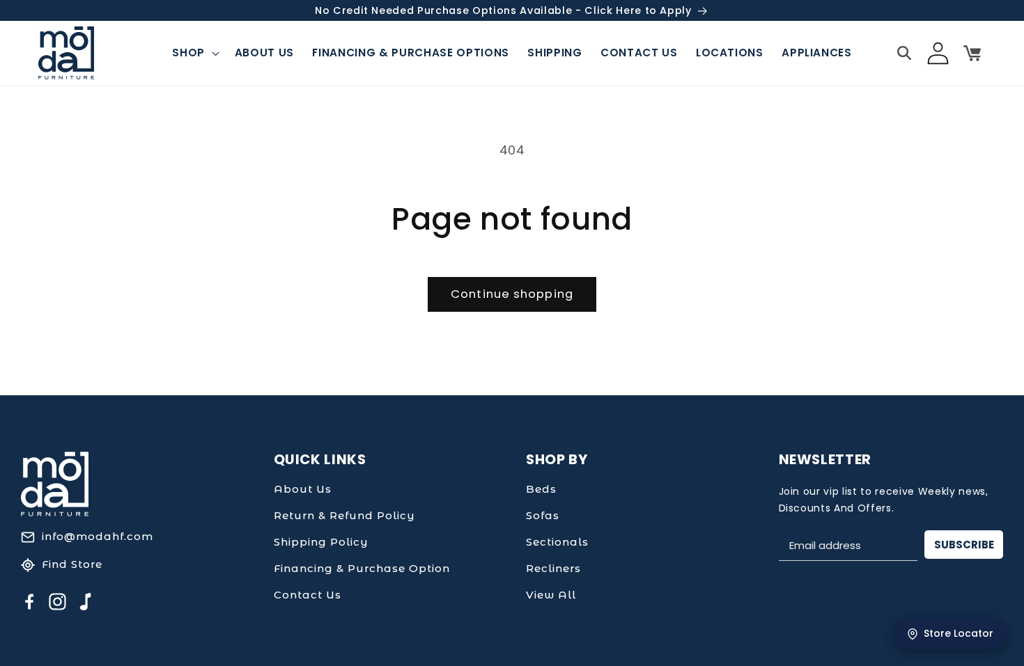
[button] (194, 53)
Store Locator (958, 633)
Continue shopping (512, 294)
